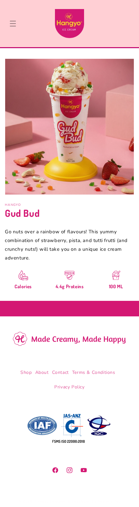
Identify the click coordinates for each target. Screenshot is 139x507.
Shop (26, 372)
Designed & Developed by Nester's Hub (85, 501)
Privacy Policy (69, 387)
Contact (60, 372)
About (42, 372)
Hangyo (41, 501)
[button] (13, 23)
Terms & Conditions (93, 372)
